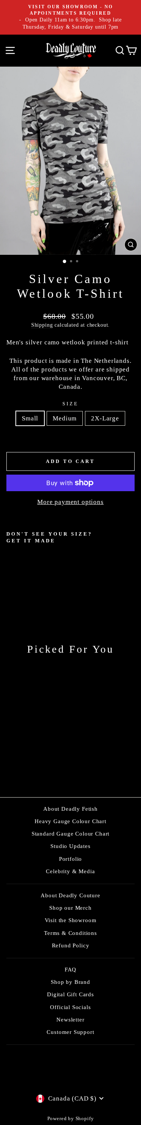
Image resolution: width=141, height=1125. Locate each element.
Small (30, 418)
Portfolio (70, 859)
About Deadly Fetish (70, 808)
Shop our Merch (70, 907)
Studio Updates (70, 846)
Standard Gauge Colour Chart (70, 833)
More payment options (70, 501)
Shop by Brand (70, 982)
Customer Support (70, 1032)
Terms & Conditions (70, 933)
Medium (65, 418)
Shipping (42, 325)
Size (70, 403)
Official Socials (70, 1007)
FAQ (70, 969)
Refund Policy (70, 945)
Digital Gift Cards (70, 994)
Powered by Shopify (70, 1118)
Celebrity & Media (70, 871)
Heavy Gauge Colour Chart (70, 821)
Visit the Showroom (71, 920)
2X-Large (105, 418)
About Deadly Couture (70, 895)
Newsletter (70, 1019)
